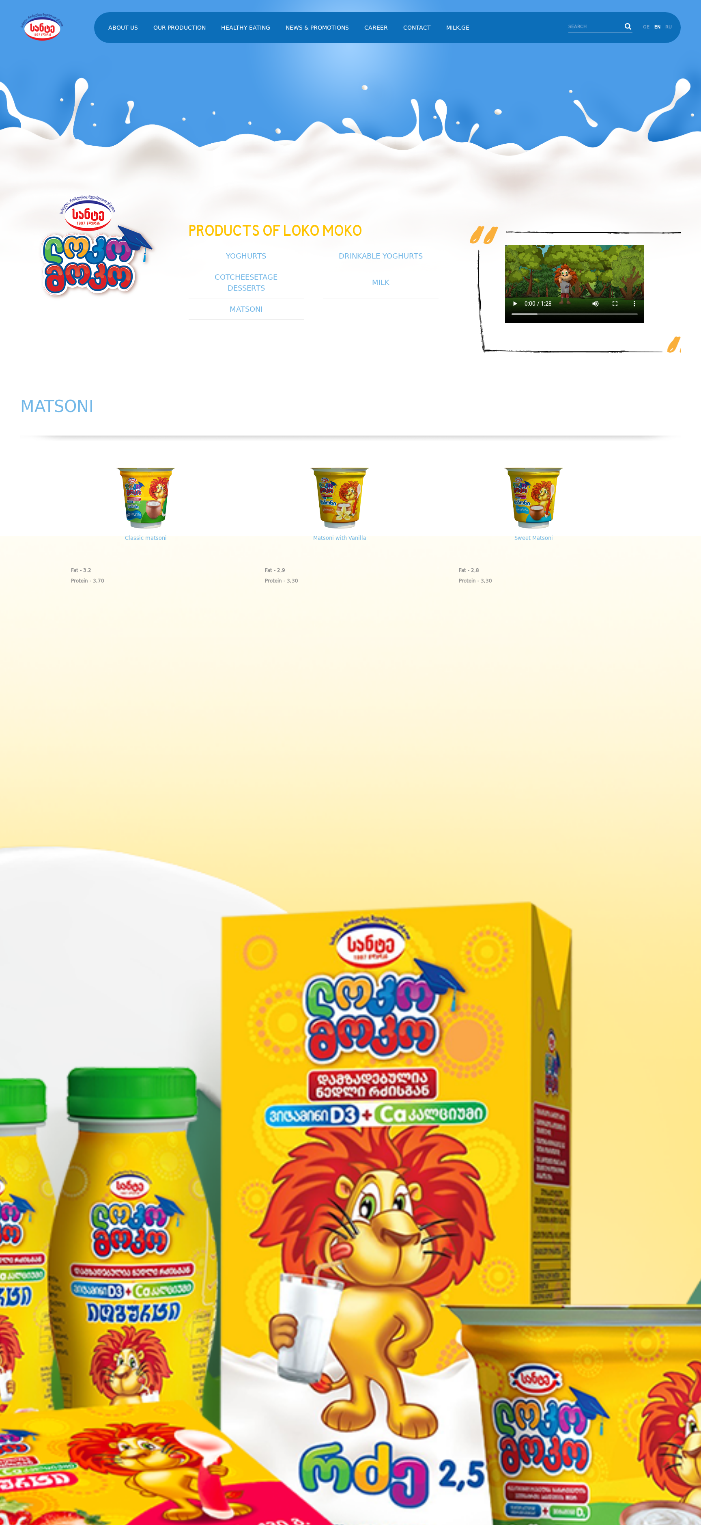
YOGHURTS (246, 256)
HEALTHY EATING (245, 28)
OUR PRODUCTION (179, 28)
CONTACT (417, 28)
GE (646, 27)
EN (657, 27)
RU (668, 27)
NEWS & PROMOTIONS (317, 28)
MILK (380, 283)
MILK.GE (457, 28)
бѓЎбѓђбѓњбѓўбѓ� (52, 27)
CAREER (376, 28)
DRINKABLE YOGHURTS (381, 256)
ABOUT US (123, 28)
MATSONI (246, 309)
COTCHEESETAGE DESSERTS (246, 283)
